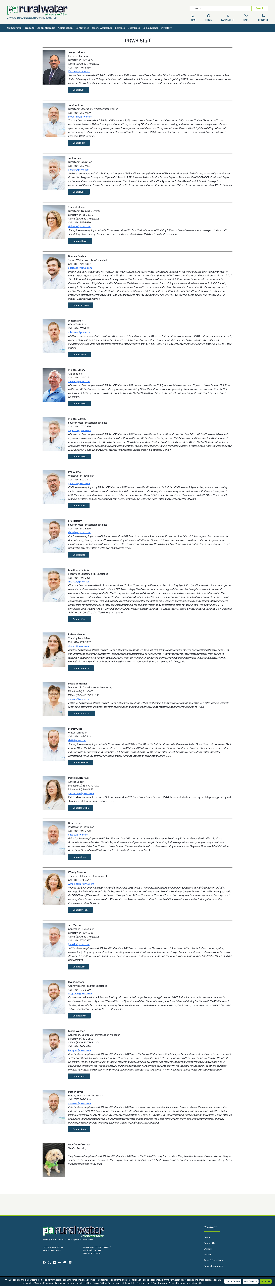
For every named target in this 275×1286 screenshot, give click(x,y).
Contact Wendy (80, 909)
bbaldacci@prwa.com (80, 267)
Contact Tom (79, 142)
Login (208, 20)
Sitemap (208, 1248)
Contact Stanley (80, 762)
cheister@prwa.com (79, 581)
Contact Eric (79, 554)
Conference (82, 28)
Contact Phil (79, 505)
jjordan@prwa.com (78, 169)
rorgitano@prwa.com (80, 993)
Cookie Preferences (213, 1266)
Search (259, 8)
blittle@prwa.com (78, 834)
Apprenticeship (46, 28)
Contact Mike (79, 403)
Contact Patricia (81, 807)
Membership (14, 28)
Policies (207, 1254)
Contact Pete (79, 1129)
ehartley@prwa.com (79, 532)
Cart (246, 20)
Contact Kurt (79, 1076)
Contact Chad (79, 619)
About (207, 1237)
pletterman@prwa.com (81, 793)
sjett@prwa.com (77, 740)
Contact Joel (79, 191)
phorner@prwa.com (79, 699)
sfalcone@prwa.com (79, 226)
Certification (65, 28)
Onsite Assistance (102, 28)
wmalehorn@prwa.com (81, 883)
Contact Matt (79, 354)
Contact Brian (79, 856)
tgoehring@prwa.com (80, 116)
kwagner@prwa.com (79, 1050)
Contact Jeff (79, 966)
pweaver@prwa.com (79, 1103)
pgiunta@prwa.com (79, 483)
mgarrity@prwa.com (79, 430)
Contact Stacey (80, 240)
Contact (263, 20)
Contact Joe (79, 89)
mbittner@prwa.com (79, 332)
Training (29, 28)
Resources (134, 28)
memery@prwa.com (79, 381)
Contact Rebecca (81, 668)
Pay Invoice (227, 20)
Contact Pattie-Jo (81, 713)
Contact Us (209, 1243)
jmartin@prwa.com (79, 944)
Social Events (150, 28)
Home (193, 20)
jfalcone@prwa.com (79, 71)
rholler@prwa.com (78, 646)
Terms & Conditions (213, 1260)
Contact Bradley (81, 305)
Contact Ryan (79, 1015)
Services (120, 28)
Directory (166, 28)
